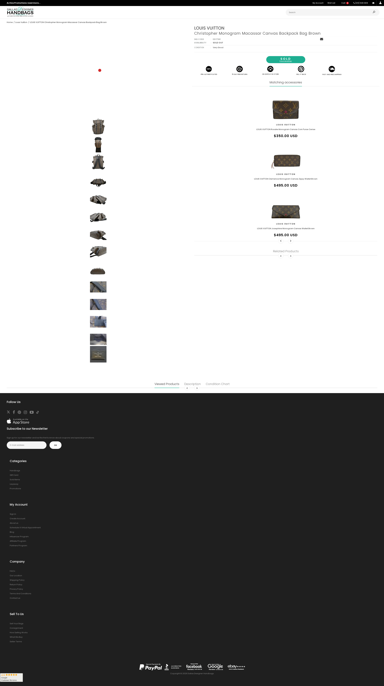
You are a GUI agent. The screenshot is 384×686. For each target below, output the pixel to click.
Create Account (17, 518)
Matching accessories (286, 82)
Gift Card (14, 475)
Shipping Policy (17, 580)
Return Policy (16, 584)
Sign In (13, 514)
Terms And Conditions (20, 593)
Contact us (15, 598)
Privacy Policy (16, 589)
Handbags (15, 470)
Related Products (286, 251)
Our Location (16, 575)
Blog (12, 532)
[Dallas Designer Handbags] (20, 16)
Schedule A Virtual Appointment (25, 527)
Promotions (15, 488)
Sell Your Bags (16, 623)
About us (14, 523)
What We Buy (16, 637)
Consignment (16, 628)
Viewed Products (166, 384)
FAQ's (12, 571)
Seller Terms (16, 641)
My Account (318, 3)
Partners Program (18, 545)
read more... (33, 2)
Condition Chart (218, 384)
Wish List (331, 3)
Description (192, 384)
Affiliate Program (18, 541)
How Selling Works (19, 632)
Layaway (14, 484)
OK (55, 445)
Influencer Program (19, 536)
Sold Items (15, 479)
